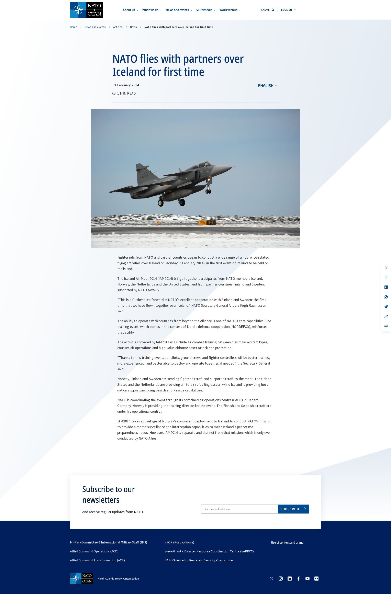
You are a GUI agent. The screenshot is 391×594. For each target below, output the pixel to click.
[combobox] (288, 9)
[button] (288, 9)
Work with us (228, 10)
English (266, 85)
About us (129, 10)
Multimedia (204, 10)
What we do (150, 10)
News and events (177, 10)
